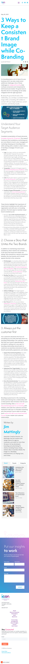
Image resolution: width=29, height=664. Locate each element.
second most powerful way (18, 192)
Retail (14, 610)
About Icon (14, 616)
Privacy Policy (4, 651)
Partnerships (14, 620)
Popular (14, 463)
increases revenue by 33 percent (10, 138)
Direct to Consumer (14, 612)
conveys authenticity (17, 271)
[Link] (3, 2)
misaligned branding (15, 85)
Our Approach (14, 621)
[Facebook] (25, 2)
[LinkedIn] (27, 2)
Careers (14, 624)
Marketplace (14, 613)
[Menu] (18, 2)
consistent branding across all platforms (15, 169)
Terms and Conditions (6, 652)
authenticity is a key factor (10, 303)
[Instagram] (22, 2)
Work (14, 615)
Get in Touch (14, 626)
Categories (23, 463)
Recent (6, 463)
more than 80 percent (10, 179)
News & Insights (14, 623)
